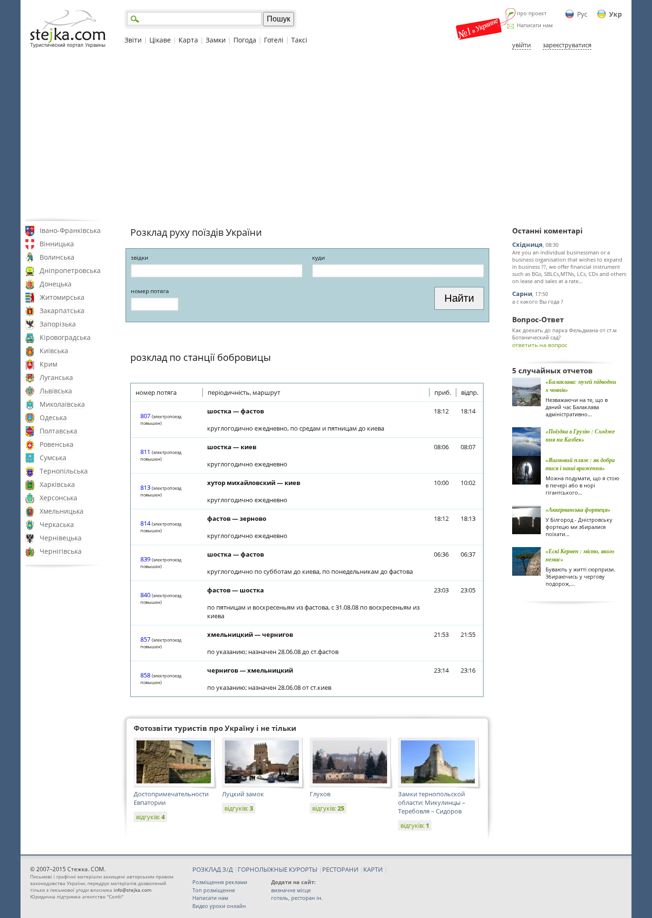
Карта (188, 39)
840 (145, 595)
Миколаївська (62, 404)
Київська (54, 350)
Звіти (133, 39)
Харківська (57, 484)
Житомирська (62, 297)
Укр (615, 14)
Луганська (56, 377)
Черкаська (57, 524)
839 (145, 559)
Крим (48, 364)
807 (145, 416)
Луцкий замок (243, 794)
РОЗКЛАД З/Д (212, 869)
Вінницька (57, 243)
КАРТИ (373, 869)
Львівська (56, 390)
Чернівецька (61, 537)
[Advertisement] (326, 135)
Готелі (274, 39)
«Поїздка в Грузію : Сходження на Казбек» (580, 435)
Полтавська (58, 430)
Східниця (527, 244)
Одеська (53, 417)
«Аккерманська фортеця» (578, 510)
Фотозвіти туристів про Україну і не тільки (215, 728)
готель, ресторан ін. (297, 897)
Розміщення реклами (219, 882)
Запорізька (58, 323)
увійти (521, 45)
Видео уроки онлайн (219, 905)
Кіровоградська (65, 337)
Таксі (299, 39)
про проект (532, 13)
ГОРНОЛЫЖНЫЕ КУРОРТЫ (277, 869)
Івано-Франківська (70, 230)
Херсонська (58, 497)
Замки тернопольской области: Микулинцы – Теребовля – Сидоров (431, 802)
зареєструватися (567, 45)
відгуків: (150, 816)
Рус (582, 14)
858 (145, 675)
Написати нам (535, 25)
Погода (244, 39)
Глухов (320, 794)
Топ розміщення (213, 890)
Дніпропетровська (70, 270)
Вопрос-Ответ (538, 319)
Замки (216, 39)
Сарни (522, 293)
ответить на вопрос (540, 345)
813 (145, 487)
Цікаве (160, 39)
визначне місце (291, 890)
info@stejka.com (132, 889)
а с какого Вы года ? (537, 301)
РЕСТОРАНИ (340, 869)
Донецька (56, 283)
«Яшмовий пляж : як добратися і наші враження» (580, 464)
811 (145, 451)
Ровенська (57, 444)
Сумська (53, 457)
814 (145, 523)
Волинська (57, 257)
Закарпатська (62, 310)
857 (145, 639)
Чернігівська (61, 551)
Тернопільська (64, 470)
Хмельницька (62, 511)
